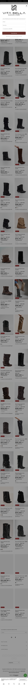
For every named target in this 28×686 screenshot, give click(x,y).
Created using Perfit (14, 37)
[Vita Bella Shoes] (3, 684)
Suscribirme (14, 33)
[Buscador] (14, 684)
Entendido (23, 679)
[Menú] (8, 684)
